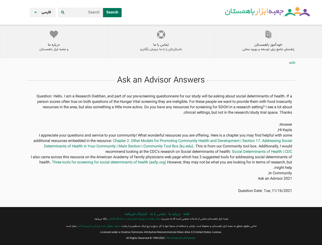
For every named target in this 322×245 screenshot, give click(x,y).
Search (112, 13)
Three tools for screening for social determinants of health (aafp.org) (109, 163)
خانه (292, 63)
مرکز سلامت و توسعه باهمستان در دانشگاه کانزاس (134, 219)
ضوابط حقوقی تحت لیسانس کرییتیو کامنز (99, 226)
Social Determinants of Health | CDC (262, 152)
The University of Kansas (180, 238)
